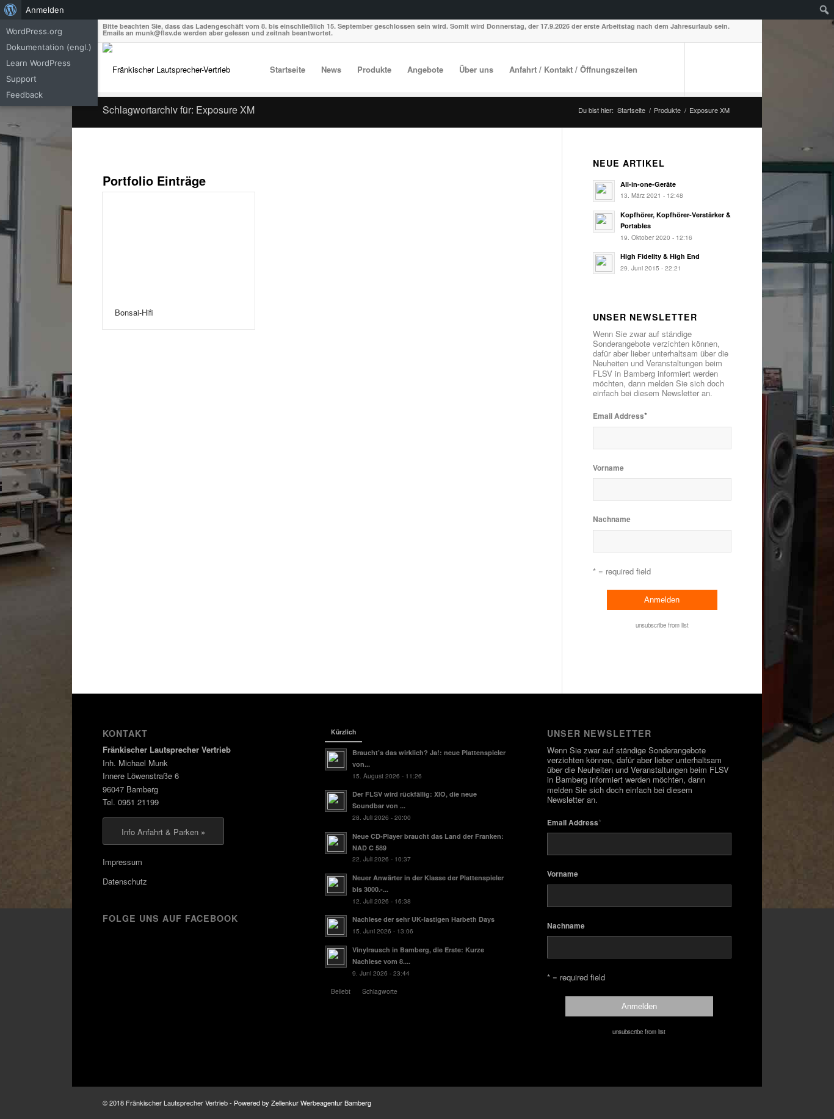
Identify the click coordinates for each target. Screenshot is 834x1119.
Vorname (608, 468)
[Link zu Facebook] (704, 69)
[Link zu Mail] (722, 69)
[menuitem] (10, 10)
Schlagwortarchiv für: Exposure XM (179, 110)
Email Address (620, 415)
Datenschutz (125, 881)
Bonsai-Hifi (134, 312)
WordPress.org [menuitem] (34, 31)
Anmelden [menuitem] (45, 10)
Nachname (612, 519)
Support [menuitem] (21, 79)
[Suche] (657, 69)
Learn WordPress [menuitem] (38, 63)
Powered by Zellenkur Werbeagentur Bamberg (302, 1102)
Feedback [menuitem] (24, 95)
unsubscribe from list (662, 625)
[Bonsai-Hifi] (179, 244)
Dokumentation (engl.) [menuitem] (49, 47)
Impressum (122, 861)
